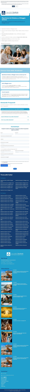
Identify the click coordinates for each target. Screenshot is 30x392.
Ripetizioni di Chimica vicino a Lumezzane (22, 222)
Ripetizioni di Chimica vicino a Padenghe (7, 205)
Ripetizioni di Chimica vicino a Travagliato (7, 204)
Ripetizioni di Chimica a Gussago (6, 239)
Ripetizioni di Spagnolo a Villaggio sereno (22, 180)
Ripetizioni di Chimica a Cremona (21, 195)
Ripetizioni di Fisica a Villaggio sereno (7, 187)
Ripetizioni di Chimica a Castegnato (6, 227)
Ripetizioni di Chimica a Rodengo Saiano (22, 227)
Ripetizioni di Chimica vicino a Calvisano (22, 218)
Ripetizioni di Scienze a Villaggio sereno (7, 184)
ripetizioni (3, 383)
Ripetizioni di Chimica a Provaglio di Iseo (22, 231)
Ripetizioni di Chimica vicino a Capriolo (7, 224)
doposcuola (3, 386)
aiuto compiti (3, 382)
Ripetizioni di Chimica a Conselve (6, 195)
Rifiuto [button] (16, 6)
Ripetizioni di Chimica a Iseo (5, 233)
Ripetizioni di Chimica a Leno (20, 200)
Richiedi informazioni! (5, 43)
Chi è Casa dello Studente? (7, 119)
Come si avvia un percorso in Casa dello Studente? (12, 109)
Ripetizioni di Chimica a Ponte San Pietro (22, 233)
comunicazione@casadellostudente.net (8, 375)
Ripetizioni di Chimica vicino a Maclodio (22, 211)
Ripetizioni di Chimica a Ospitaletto (21, 239)
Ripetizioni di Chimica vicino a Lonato (6, 207)
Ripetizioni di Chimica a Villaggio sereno (22, 234)
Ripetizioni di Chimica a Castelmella (6, 236)
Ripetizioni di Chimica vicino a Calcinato (22, 198)
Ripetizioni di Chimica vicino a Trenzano (7, 201)
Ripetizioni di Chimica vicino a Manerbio (7, 217)
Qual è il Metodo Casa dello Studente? (10, 116)
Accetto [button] (13, 6)
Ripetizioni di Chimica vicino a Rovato (6, 222)
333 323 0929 (4, 373)
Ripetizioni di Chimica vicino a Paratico (7, 214)
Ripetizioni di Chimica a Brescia (6, 234)
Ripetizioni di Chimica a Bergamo (6, 242)
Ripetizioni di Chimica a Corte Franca (6, 229)
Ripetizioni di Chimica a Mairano (21, 207)
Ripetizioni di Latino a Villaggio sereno (7, 190)
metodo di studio (4, 378)
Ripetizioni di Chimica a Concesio (21, 204)
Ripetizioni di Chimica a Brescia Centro (22, 221)
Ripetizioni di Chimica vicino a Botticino (7, 200)
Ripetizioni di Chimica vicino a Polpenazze (22, 205)
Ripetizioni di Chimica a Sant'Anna (6, 221)
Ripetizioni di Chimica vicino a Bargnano (7, 211)
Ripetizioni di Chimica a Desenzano (21, 245)
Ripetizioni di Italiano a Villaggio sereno (22, 184)
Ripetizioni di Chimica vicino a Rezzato (7, 198)
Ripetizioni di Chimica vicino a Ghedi (21, 217)
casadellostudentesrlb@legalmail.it (8, 263)
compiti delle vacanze (4, 381)
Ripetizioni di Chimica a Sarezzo (21, 236)
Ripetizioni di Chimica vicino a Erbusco (22, 224)
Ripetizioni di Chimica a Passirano (6, 231)
